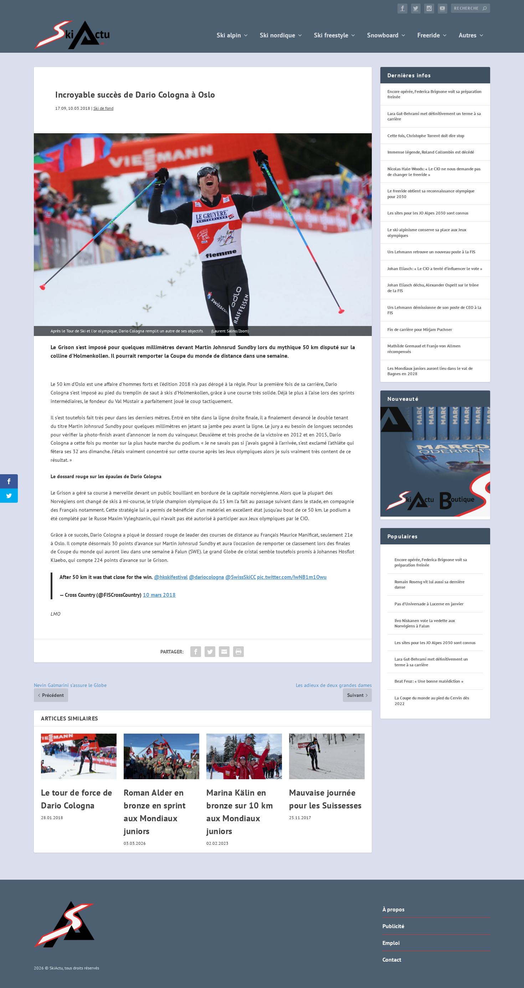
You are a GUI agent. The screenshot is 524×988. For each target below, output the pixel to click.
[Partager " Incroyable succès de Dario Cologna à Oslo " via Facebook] (196, 652)
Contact (391, 959)
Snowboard (383, 35)
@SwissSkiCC (240, 577)
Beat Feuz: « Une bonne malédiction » (429, 681)
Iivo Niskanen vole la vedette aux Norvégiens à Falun (425, 623)
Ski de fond (103, 108)
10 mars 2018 (159, 594)
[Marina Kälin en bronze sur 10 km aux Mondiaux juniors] (244, 756)
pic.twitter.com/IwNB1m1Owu (292, 577)
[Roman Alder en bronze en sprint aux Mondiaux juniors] (161, 756)
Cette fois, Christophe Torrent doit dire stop (425, 135)
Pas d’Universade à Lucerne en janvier (429, 603)
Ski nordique (277, 35)
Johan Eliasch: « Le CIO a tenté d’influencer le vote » (434, 268)
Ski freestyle (331, 35)
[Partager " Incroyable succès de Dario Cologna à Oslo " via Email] (224, 652)
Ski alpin (229, 35)
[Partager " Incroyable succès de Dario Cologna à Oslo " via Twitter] (210, 652)
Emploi (391, 942)
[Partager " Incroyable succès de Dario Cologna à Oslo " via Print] (238, 652)
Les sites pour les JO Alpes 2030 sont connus (427, 213)
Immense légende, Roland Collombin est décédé (430, 152)
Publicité (393, 926)
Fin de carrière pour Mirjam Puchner (419, 329)
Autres (468, 35)
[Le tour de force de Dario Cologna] (79, 756)
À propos (393, 909)
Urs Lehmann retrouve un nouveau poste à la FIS (431, 251)
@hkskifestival (170, 577)
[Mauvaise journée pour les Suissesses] (327, 756)
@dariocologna (206, 577)
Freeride (428, 35)
